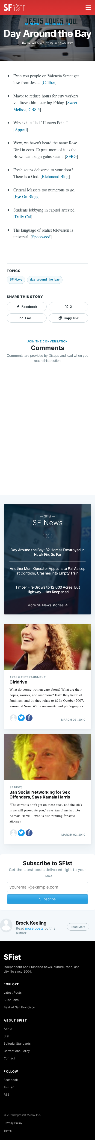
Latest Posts (13, 992)
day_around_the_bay (44, 279)
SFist (12, 957)
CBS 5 (34, 109)
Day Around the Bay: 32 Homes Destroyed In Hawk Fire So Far (48, 552)
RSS (6, 1094)
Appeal (21, 129)
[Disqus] (47, 433)
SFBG (71, 156)
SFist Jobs (11, 1000)
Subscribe (47, 899)
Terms (8, 1130)
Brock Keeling (57, 24)
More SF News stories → (47, 605)
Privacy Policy (13, 1123)
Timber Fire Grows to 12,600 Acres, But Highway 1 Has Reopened (47, 589)
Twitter (9, 1087)
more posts (34, 928)
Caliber (49, 82)
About (8, 1029)
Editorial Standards (17, 1043)
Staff (7, 1036)
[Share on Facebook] (29, 718)
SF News (32, 24)
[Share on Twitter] (21, 718)
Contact (9, 1058)
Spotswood (41, 236)
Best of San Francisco (19, 1007)
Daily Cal (23, 216)
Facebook (11, 1080)
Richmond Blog (55, 176)
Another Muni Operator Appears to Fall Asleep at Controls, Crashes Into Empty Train (47, 570)
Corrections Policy (17, 1051)
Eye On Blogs (26, 196)
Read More (78, 926)
